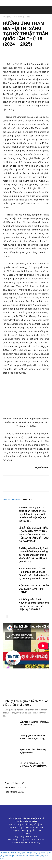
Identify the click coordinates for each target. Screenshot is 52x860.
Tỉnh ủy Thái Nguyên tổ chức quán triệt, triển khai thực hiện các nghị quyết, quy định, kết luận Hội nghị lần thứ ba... (33, 514)
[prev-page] (4, 616)
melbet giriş (9, 855)
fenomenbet (29, 855)
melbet (13, 852)
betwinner (4, 852)
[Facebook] (6, 55)
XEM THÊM (27, 500)
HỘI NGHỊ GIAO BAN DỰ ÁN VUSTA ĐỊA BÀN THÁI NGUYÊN (34, 589)
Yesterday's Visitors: (14, 787)
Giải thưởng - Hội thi (22, 17)
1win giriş (39, 855)
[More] (32, 55)
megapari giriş (33, 852)
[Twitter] (12, 55)
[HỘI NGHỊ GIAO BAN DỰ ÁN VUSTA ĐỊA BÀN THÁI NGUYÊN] (10, 589)
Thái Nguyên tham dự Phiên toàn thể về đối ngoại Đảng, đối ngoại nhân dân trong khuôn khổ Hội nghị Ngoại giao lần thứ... (34, 555)
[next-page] (9, 616)
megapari (21, 852)
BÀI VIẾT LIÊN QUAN (11, 500)
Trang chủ (7, 17)
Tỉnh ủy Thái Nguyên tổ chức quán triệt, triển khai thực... (25, 702)
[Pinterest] (19, 55)
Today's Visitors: (12, 783)
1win (46, 855)
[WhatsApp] (26, 55)
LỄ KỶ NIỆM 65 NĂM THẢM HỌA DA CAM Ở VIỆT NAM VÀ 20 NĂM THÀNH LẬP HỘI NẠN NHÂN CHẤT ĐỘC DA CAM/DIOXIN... (34, 534)
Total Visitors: (11, 791)
